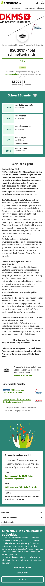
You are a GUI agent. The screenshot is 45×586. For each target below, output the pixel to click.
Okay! (23, 579)
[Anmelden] (42, 3)
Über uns (40, 8)
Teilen (23, 61)
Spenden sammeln (28, 8)
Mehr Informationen (22, 567)
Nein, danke (22, 572)
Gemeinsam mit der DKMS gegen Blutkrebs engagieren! (19, 477)
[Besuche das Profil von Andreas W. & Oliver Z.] (22, 36)
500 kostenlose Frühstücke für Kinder (21, 487)
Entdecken (16, 8)
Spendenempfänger (11, 74)
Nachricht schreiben (23, 375)
